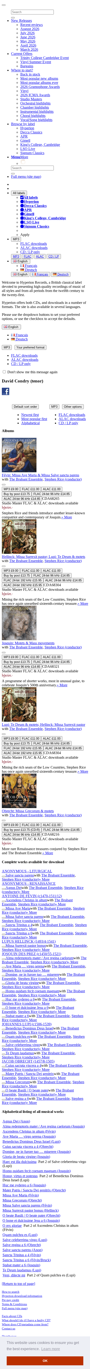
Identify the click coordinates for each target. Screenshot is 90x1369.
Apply (25, 235)
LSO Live (27, 149)
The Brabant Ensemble (26, 479)
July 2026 (27, 33)
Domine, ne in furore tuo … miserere (32, 974)
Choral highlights (32, 116)
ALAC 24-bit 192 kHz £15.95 (23, 585)
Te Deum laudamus (20, 1053)
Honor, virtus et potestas (20, 1176)
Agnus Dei (13, 888)
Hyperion (27, 128)
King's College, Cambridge (40, 145)
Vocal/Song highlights (36, 120)
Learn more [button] (50, 1349)
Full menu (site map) (26, 176)
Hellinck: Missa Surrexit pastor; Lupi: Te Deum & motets (43, 557)
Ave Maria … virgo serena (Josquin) (29, 1136)
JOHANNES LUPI (26, 1024)
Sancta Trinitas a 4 (19, 925)
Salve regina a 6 (17, 1098)
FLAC (27, 256)
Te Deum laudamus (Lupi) (22, 1270)
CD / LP (53, 256)
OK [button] (45, 1361)
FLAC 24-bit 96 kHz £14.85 (51, 494)
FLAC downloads (33, 244)
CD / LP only (30, 252)
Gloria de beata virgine (22, 983)
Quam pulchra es (18, 1036)
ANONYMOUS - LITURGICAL (27, 871)
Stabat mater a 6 (17, 1016)
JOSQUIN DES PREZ (31, 954)
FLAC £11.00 (30, 489)
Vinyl (24, 91)
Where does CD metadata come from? (25, 1324)
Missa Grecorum (18, 1082)
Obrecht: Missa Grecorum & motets (28, 811)
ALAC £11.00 (51, 489)
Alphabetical (30, 423)
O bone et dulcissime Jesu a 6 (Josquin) (31, 1220)
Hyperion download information (22, 1296)
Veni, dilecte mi (14, 1275)
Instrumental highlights (37, 111)
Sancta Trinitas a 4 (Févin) (22, 1255)
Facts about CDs (12, 1316)
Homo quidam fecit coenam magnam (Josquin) (37, 1171)
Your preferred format (30, 347)
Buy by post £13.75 (17, 494)
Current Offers (21, 54)
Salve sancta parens (20, 875)
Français (30, 266)
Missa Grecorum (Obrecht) (22, 1200)
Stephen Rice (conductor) (63, 479)
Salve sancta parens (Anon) (22, 1250)
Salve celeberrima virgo (23, 1045)
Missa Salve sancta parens (24, 917)
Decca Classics (31, 132)
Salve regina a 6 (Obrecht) (22, 1245)
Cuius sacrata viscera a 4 (23, 1065)
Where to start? (22, 70)
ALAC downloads (34, 248)
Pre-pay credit (10, 1300)
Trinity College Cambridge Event (44, 58)
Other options (73, 406)
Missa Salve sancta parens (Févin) (27, 1205)
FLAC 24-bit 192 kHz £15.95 (23, 580)
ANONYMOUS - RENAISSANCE (29, 883)
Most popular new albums (39, 78)
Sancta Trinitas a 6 (19, 933)
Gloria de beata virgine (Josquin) (26, 1157)
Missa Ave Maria (18, 908)
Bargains (26, 66)
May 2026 (27, 41)
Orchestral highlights (35, 103)
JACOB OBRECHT (28, 1061)
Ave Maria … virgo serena (25, 966)
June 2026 (27, 37)
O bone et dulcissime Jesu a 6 (27, 1008)
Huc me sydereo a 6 (20, 999)
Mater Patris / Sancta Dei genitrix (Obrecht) (34, 1190)
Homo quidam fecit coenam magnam (32, 991)
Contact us (8, 1328)
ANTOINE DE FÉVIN (32, 896)
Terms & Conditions (14, 1304)
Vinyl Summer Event (35, 62)
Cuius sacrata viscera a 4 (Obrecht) (28, 1146)
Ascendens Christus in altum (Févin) (29, 1131)
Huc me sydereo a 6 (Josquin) (24, 1185)
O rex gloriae (12, 1226)
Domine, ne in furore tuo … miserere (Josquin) (37, 1152)
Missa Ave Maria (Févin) (21, 1195)
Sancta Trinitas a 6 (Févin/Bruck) (27, 1260)
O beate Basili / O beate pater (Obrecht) (31, 1215)
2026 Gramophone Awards (40, 87)
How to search (10, 1291)
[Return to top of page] (18, 1284)
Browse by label (23, 124)
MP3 (16, 239)
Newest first (30, 415)
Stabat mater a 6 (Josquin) (21, 1265)
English (22, 274)
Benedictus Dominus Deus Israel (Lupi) (31, 1141)
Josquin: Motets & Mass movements (28, 643)
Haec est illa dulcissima (19, 1162)
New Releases (21, 21)
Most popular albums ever (39, 83)
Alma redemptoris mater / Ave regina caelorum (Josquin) (44, 1126)
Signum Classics (32, 153)
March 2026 (29, 49)
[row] (45, 478)
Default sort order (25, 406)
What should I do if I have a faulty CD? (26, 1320)
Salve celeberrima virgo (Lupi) (25, 1240)
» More (66, 517)
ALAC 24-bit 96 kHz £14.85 (22, 499)
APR (24, 136)
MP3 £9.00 (11, 489)
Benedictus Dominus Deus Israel (29, 1028)
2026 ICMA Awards (35, 95)
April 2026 (28, 45)
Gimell (25, 140)
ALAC (40, 256)
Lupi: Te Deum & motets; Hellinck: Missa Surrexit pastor (43, 725)
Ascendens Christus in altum (26, 900)
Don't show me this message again (31, 372)
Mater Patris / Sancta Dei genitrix (30, 1074)
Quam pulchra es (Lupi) (20, 1235)
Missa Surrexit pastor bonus (26, 946)
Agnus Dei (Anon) (16, 1121)
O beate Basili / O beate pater (27, 1090)
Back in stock (30, 74)
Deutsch (30, 270)
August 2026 (29, 29)
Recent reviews (31, 25)
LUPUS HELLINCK (29, 941)
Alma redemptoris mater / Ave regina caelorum (39, 958)
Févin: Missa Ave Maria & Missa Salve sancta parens (40, 475)
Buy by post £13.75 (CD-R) (22, 830)
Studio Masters (31, 99)
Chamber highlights (34, 107)
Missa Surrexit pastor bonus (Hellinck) (31, 1210)
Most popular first (34, 419)
